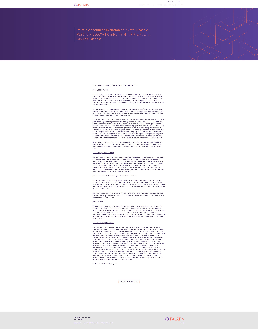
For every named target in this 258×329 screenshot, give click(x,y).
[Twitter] (183, 322)
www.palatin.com (134, 216)
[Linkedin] (180, 322)
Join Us (180, 5)
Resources (172, 5)
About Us (142, 5)
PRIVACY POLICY (100, 323)
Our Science (151, 5)
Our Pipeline (162, 5)
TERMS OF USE (109, 323)
